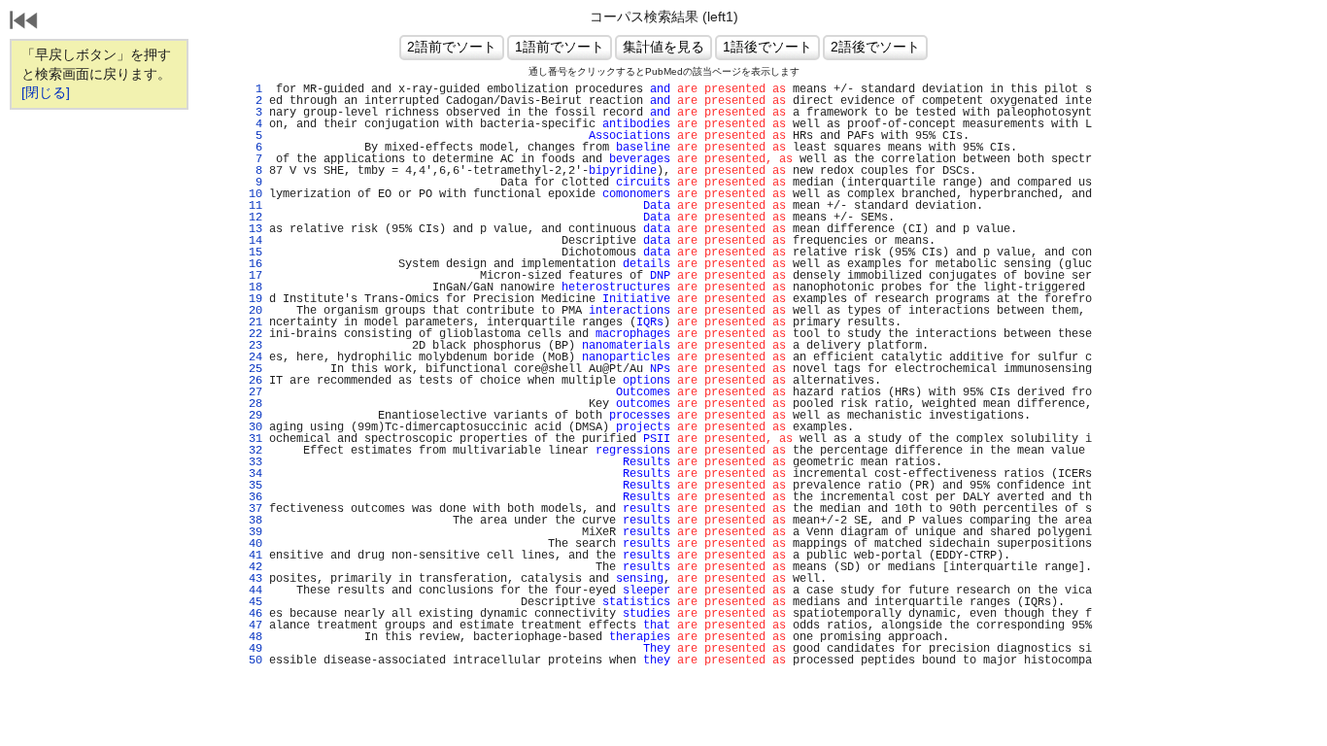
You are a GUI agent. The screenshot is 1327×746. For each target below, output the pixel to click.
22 (252, 334)
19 (252, 299)
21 (252, 322)
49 (252, 649)
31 (252, 439)
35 (252, 485)
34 (252, 474)
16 (252, 264)
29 (252, 416)
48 (252, 637)
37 (252, 509)
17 (252, 276)
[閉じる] (45, 92)
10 (252, 194)
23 (252, 346)
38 (252, 520)
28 (252, 404)
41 (252, 555)
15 (252, 252)
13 (252, 229)
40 (252, 544)
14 (252, 241)
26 (252, 381)
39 (252, 532)
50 (252, 660)
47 (252, 625)
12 (252, 217)
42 (252, 567)
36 (252, 497)
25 (252, 369)
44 (252, 590)
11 (252, 206)
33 (252, 462)
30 (252, 427)
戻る (24, 22)
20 (252, 311)
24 (252, 357)
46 (252, 614)
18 (252, 287)
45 (252, 602)
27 (252, 392)
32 (252, 451)
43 (252, 579)
